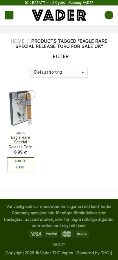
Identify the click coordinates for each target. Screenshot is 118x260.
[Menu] (9, 15)
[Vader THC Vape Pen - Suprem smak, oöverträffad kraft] (59, 15)
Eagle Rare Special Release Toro (20, 142)
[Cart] (109, 15)
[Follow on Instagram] (59, 28)
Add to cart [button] (21, 164)
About (59, 244)
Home (17, 41)
